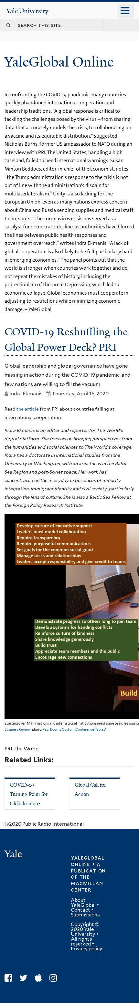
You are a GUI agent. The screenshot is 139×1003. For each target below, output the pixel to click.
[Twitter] (25, 978)
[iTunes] (40, 978)
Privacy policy (86, 949)
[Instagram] (54, 978)
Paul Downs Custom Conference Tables (74, 729)
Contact (80, 910)
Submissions (85, 915)
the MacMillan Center (87, 883)
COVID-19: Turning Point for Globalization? (29, 794)
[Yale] (14, 855)
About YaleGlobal (83, 902)
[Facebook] (10, 978)
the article (27, 409)
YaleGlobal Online (58, 62)
